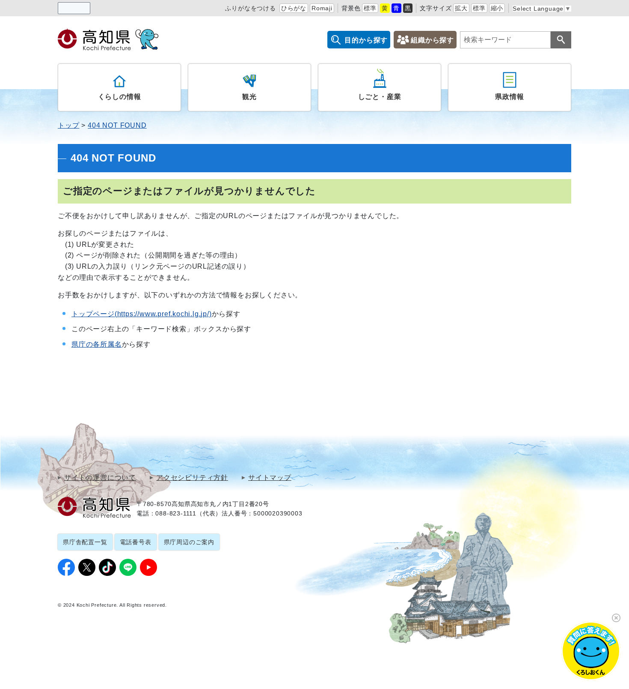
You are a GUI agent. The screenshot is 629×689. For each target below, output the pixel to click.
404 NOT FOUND (117, 125)
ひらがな (293, 8)
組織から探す (432, 40)
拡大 (461, 8)
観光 (249, 96)
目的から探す (366, 40)
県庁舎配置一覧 (85, 542)
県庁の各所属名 (96, 344)
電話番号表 (135, 542)
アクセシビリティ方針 (192, 477)
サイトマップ (269, 477)
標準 (370, 8)
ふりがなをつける (250, 8)
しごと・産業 (379, 96)
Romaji (322, 8)
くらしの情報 (119, 96)
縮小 (497, 8)
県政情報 (509, 96)
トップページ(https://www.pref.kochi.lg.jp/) (141, 314)
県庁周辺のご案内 (189, 542)
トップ (68, 125)
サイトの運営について (100, 477)
